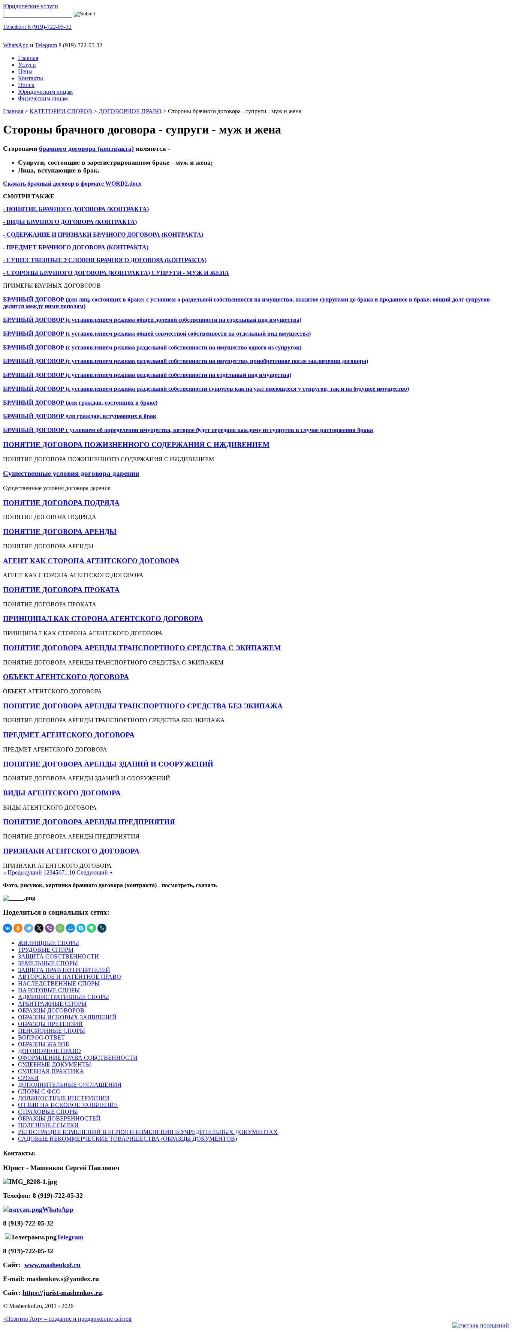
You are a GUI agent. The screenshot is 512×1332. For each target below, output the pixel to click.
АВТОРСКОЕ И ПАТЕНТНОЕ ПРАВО (69, 977)
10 (72, 872)
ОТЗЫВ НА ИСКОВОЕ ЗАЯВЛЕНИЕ (68, 1105)
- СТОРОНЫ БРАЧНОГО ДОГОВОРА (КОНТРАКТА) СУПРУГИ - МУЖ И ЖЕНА (116, 273)
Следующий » (94, 872)
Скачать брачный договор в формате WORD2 (65, 183)
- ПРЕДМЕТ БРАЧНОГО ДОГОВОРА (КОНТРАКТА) (75, 247)
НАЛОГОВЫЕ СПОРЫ (49, 990)
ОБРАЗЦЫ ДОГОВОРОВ (51, 1010)
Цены (25, 71)
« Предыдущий (22, 872)
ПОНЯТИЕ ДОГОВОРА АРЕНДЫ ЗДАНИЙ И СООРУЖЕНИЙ (108, 764)
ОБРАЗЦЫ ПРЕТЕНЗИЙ (50, 1024)
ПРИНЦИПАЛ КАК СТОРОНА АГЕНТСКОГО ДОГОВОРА (103, 618)
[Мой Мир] (70, 928)
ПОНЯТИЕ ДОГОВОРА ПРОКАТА (61, 590)
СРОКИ (28, 1078)
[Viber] (49, 928)
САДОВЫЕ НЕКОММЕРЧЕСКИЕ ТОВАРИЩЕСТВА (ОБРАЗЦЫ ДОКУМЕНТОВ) (127, 1139)
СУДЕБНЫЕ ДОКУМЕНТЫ (54, 1064)
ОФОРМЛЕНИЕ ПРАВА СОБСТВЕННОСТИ (78, 1057)
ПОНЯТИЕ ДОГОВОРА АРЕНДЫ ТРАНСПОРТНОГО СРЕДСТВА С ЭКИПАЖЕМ (142, 648)
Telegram (46, 45)
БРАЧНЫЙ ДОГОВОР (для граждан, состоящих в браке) (80, 402)
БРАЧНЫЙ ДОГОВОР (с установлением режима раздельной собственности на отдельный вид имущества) (147, 375)
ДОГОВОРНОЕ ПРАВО (130, 111)
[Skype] (80, 928)
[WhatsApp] (59, 928)
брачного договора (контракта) (86, 148)
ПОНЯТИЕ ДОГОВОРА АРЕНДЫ (60, 532)
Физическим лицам (43, 98)
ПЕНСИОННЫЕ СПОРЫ (51, 1031)
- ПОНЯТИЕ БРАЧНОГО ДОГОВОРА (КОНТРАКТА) (76, 209)
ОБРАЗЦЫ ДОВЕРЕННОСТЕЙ (59, 1118)
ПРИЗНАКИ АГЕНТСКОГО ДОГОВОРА (71, 851)
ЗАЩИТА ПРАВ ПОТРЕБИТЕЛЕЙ (64, 970)
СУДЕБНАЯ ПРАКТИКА (51, 1071)
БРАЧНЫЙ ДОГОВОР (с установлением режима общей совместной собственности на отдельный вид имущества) (157, 333)
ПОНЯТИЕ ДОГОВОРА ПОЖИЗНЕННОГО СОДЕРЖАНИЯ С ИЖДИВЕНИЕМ (136, 444)
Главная (28, 58)
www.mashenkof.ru (52, 1265)
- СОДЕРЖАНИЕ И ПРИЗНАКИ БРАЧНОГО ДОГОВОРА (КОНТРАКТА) (103, 234)
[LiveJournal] (101, 928)
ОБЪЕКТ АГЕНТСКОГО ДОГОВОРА (66, 677)
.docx (134, 183)
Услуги (27, 65)
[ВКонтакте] (7, 928)
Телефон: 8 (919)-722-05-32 (37, 27)
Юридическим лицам (45, 91)
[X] (38, 928)
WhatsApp (15, 45)
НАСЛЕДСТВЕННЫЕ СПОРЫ (59, 983)
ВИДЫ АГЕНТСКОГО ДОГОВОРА (62, 793)
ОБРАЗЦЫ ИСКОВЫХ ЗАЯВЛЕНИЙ (67, 1017)
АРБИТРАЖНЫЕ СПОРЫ (52, 1003)
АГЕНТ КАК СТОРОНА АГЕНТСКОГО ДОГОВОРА (91, 561)
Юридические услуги (30, 6)
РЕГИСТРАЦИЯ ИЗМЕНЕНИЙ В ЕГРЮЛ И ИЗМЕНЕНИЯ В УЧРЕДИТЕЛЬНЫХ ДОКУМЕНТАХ (148, 1132)
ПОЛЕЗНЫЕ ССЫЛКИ (48, 1125)
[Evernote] (91, 928)
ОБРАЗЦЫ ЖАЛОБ (43, 1044)
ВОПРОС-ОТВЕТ (41, 1037)
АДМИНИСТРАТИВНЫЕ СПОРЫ (63, 997)
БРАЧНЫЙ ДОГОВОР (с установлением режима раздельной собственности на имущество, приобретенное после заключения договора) (185, 361)
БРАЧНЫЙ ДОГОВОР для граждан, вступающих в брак (79, 416)
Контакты (30, 78)
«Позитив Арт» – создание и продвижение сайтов (67, 1319)
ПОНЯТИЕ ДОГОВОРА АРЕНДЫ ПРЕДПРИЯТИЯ (89, 822)
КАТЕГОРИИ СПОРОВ (61, 111)
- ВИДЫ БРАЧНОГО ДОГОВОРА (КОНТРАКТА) (70, 222)
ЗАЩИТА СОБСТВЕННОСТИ (58, 956)
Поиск (26, 85)
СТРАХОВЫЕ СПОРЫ (48, 1111)
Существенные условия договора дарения (71, 473)
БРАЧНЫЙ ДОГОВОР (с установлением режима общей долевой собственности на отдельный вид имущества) (152, 319)
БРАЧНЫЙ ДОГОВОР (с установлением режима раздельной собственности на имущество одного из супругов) (152, 347)
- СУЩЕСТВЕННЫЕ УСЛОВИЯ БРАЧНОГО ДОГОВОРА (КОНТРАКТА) (105, 260)
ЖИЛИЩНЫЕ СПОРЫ (48, 943)
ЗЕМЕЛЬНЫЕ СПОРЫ (48, 963)
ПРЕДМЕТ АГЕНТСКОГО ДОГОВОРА (69, 735)
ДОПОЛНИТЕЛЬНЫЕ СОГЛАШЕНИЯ (69, 1085)
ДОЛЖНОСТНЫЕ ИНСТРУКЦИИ (63, 1098)
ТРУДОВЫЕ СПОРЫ (45, 949)
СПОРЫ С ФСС (39, 1091)
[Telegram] (28, 928)
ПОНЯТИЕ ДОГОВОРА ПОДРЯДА (61, 503)
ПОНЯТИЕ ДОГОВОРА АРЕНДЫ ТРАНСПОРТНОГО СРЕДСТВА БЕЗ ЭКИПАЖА (143, 706)
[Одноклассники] (17, 928)
